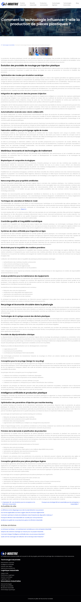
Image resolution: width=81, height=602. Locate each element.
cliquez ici (23, 209)
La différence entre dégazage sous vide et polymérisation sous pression (22, 510)
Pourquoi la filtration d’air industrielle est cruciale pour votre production (22, 517)
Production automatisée (44, 4)
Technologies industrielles (67, 4)
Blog (77, 3)
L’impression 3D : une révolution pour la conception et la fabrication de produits (18, 503)
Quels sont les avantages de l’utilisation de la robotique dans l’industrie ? (22, 536)
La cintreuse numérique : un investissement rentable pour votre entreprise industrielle (26, 529)
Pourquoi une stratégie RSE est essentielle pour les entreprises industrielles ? (60, 503)
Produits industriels (23, 4)
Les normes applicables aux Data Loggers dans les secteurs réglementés (22, 512)
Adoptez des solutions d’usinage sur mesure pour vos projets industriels (22, 531)
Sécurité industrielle (33, 4)
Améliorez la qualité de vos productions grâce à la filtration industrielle (21, 520)
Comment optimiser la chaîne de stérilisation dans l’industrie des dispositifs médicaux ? (27, 515)
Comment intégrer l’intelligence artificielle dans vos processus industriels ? (23, 534)
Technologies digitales (56, 4)
